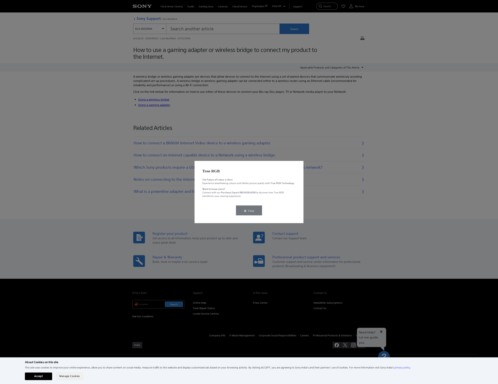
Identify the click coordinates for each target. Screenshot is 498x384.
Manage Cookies (69, 376)
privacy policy (402, 367)
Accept (38, 376)
